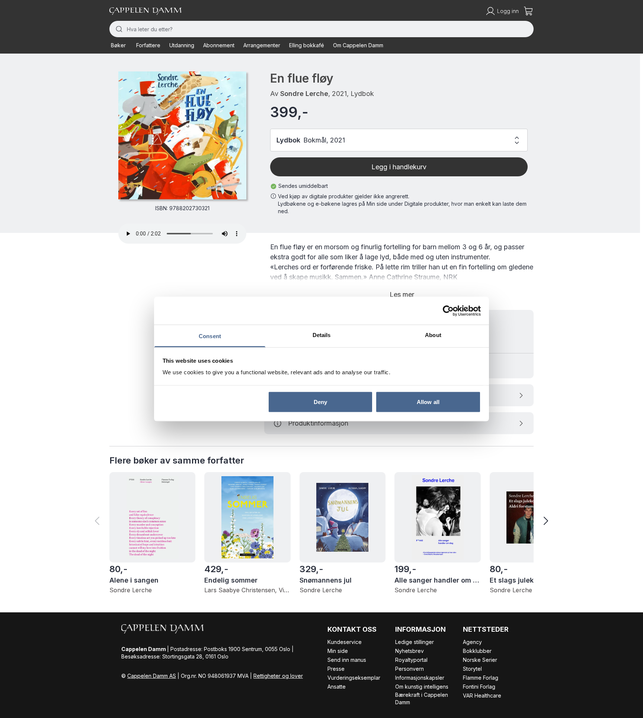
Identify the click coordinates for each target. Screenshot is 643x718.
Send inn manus (346, 660)
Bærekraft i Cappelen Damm (421, 698)
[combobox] (321, 29)
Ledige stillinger (414, 642)
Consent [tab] (210, 336)
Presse (336, 669)
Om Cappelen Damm (358, 45)
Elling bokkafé (306, 45)
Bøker (118, 45)
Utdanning (181, 45)
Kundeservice (344, 642)
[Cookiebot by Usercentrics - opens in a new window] (448, 310)
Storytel (472, 669)
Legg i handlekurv (398, 167)
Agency (472, 642)
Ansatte (336, 686)
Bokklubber (477, 651)
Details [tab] (322, 335)
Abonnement (218, 45)
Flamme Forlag (480, 677)
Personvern (409, 669)
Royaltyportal (411, 660)
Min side (337, 651)
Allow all (428, 401)
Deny (320, 401)
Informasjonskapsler (419, 677)
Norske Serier (480, 660)
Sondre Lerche (304, 93)
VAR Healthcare (482, 695)
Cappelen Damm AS (151, 676)
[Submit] (118, 29)
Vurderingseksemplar (353, 677)
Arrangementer (261, 45)
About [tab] (433, 335)
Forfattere (148, 45)
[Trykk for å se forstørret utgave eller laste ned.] (182, 135)
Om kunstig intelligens (421, 686)
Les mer (402, 294)
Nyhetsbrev (409, 651)
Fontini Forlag (479, 686)
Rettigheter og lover (278, 676)
